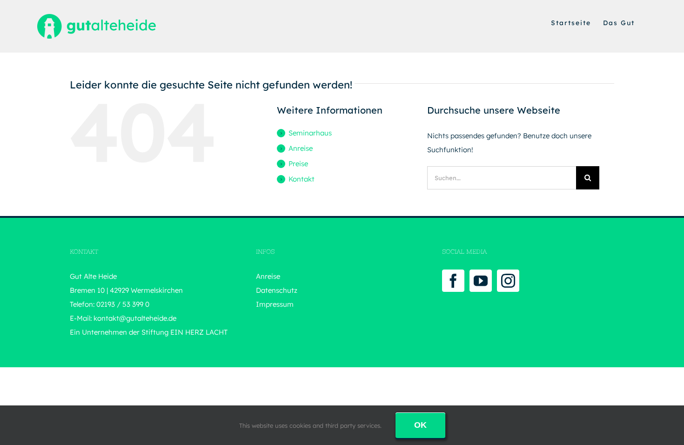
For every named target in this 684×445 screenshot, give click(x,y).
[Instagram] (508, 281)
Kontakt (301, 179)
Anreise (300, 148)
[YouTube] (480, 281)
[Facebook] (453, 281)
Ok (420, 425)
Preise (298, 163)
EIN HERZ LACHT (199, 332)
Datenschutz (276, 290)
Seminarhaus (310, 132)
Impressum (275, 304)
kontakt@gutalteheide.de (135, 318)
